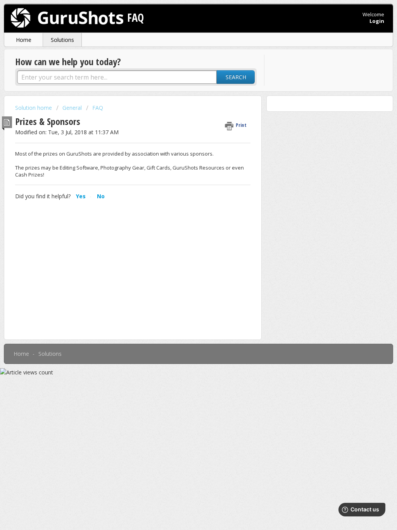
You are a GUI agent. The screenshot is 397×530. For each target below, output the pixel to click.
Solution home (34, 107)
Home (23, 39)
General (72, 107)
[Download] (184, 165)
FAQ (97, 107)
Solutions (62, 39)
